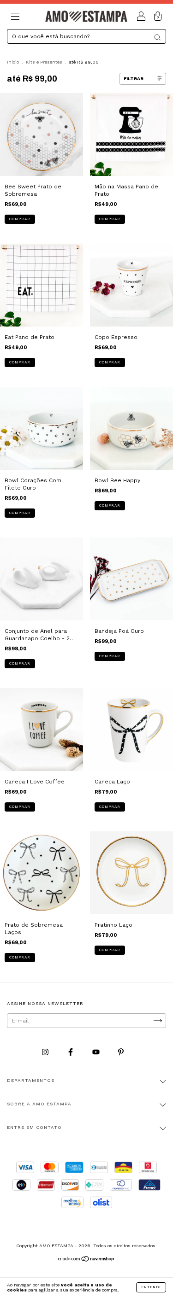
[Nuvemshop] (86, 1260)
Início (13, 61)
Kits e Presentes (44, 61)
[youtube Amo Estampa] (97, 1052)
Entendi (151, 1287)
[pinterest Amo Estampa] (121, 1052)
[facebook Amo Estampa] (71, 1052)
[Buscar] (157, 37)
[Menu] (15, 18)
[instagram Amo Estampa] (46, 1052)
